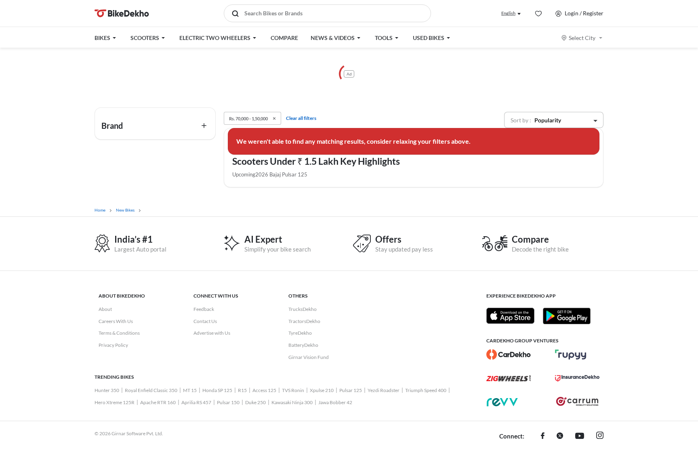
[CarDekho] (508, 354)
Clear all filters (301, 118)
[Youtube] (579, 436)
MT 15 (190, 390)
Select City (582, 37)
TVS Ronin (293, 390)
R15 (242, 390)
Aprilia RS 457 (196, 402)
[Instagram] (599, 436)
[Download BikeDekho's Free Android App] (566, 315)
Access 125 (264, 390)
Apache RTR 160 (158, 402)
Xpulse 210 (322, 390)
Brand (112, 125)
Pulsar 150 (228, 402)
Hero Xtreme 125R (115, 402)
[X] (560, 436)
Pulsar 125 (350, 390)
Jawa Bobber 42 (335, 402)
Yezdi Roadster (383, 390)
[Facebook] (543, 436)
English (508, 13)
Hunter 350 (107, 390)
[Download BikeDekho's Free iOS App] (510, 315)
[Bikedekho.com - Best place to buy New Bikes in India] (122, 13)
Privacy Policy (113, 345)
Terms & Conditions (119, 333)
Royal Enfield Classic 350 (151, 390)
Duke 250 (255, 402)
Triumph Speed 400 (425, 390)
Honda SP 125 (217, 390)
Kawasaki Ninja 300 (292, 402)
